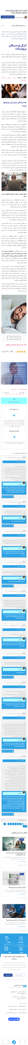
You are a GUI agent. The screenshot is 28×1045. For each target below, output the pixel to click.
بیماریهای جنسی (22, 389)
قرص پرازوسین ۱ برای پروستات (17, 887)
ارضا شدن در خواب (14, 338)
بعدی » (24, 826)
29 (4, 824)
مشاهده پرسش (20, 462)
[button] (3, 25)
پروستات (13, 389)
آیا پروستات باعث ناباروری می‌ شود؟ (16, 920)
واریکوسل (22, 839)
